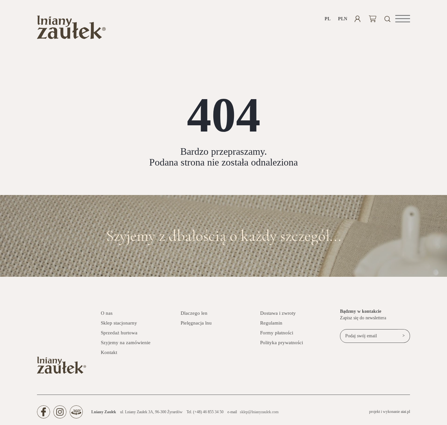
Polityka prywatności (281, 342)
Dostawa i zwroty (278, 313)
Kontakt (109, 352)
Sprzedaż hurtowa (119, 332)
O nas (107, 313)
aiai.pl (405, 411)
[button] (402, 19)
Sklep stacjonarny (119, 323)
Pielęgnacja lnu (196, 323)
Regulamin (271, 323)
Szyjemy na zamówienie (126, 342)
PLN (342, 18)
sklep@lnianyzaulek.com (259, 412)
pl (328, 18)
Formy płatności (276, 332)
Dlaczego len (194, 313)
